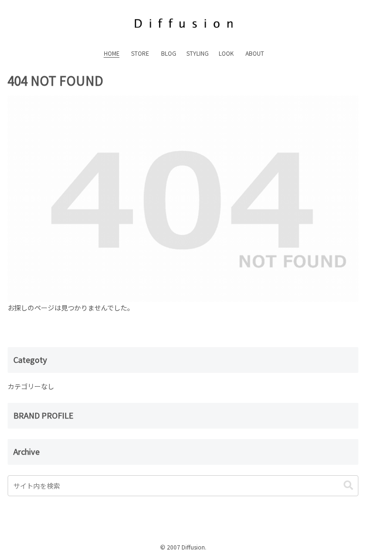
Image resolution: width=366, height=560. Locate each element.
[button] (348, 485)
